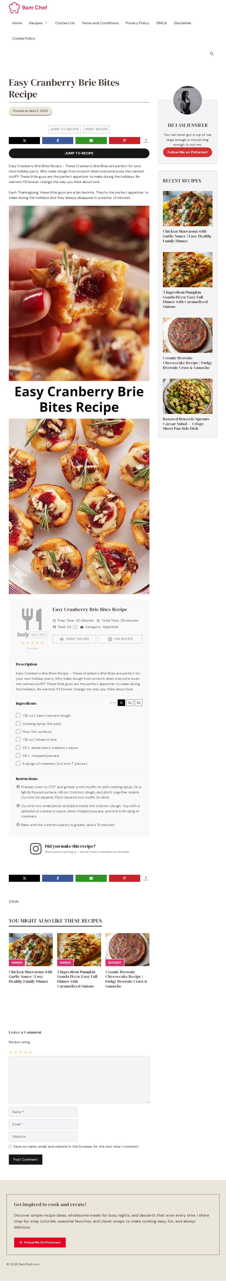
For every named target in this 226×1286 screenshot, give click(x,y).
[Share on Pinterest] (124, 140)
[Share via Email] (91, 140)
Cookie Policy (23, 38)
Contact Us (65, 23)
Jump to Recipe (64, 129)
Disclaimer (182, 23)
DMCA (161, 23)
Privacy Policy (137, 23)
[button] (212, 54)
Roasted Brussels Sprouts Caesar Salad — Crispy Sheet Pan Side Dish (186, 423)
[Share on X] (24, 140)
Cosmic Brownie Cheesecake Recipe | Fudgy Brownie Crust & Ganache (126, 979)
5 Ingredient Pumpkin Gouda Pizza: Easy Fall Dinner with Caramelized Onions (77, 979)
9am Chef (34, 7)
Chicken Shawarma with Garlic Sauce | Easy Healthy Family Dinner (30, 976)
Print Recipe (96, 129)
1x (121, 702)
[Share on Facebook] (57, 140)
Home (17, 23)
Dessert (114, 963)
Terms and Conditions (100, 23)
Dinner (16, 963)
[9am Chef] (14, 7)
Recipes (35, 23)
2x (130, 702)
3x (138, 702)
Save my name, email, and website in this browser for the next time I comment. (76, 1146)
